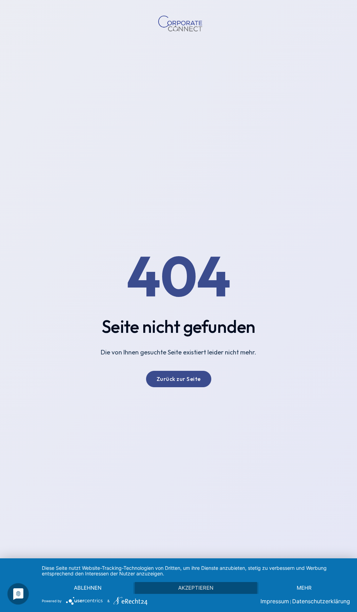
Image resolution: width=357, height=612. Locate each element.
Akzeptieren (195, 587)
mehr (304, 587)
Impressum (274, 601)
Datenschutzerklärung (321, 601)
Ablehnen (87, 587)
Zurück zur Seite (179, 378)
